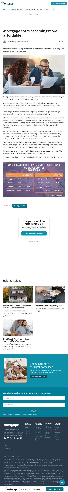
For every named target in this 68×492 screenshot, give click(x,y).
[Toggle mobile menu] (62, 482)
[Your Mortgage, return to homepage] (7, 3)
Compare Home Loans (58, 3)
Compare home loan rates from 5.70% (34, 222)
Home (5, 9)
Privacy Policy (33, 414)
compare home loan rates (34, 233)
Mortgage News (16, 9)
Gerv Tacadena (11, 41)
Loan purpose (25, 489)
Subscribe (34, 411)
